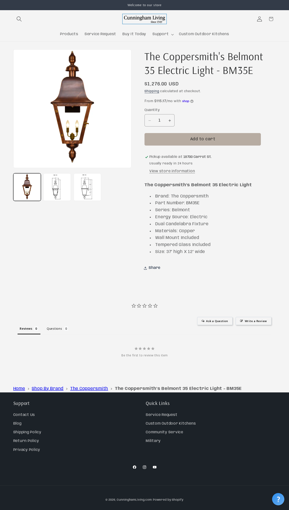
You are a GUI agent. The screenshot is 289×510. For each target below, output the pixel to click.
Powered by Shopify (168, 499)
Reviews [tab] (26, 329)
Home (19, 388)
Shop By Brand (47, 388)
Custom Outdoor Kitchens (171, 423)
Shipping (151, 91)
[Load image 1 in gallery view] (27, 187)
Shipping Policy (27, 432)
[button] (19, 19)
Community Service (164, 432)
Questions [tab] (54, 329)
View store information (172, 171)
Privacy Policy (26, 450)
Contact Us (24, 415)
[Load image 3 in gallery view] (87, 187)
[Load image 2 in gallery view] (57, 187)
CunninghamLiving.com (134, 499)
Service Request (161, 415)
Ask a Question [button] (217, 321)
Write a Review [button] (256, 321)
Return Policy (26, 441)
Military (153, 441)
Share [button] (154, 268)
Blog (17, 423)
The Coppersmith (89, 388)
